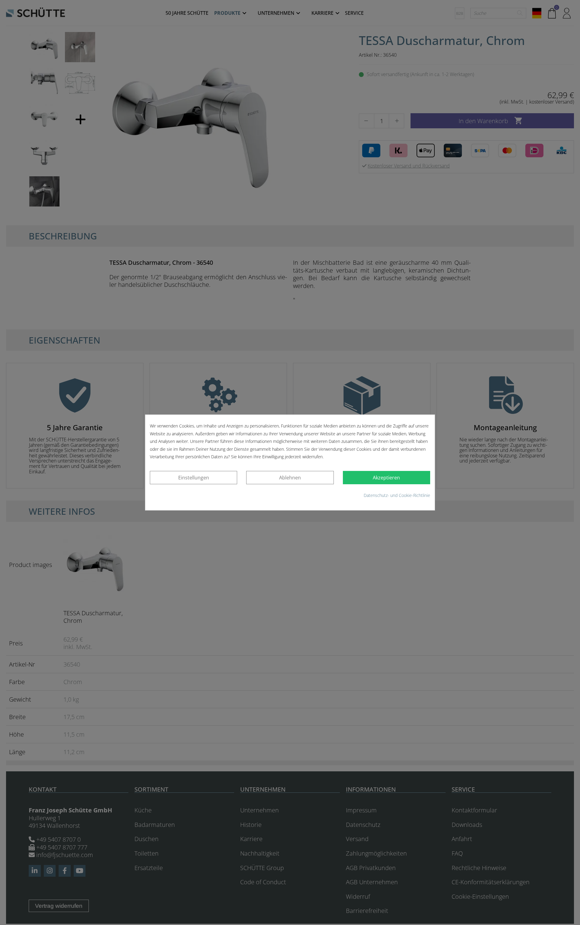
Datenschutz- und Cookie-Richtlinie (397, 495)
